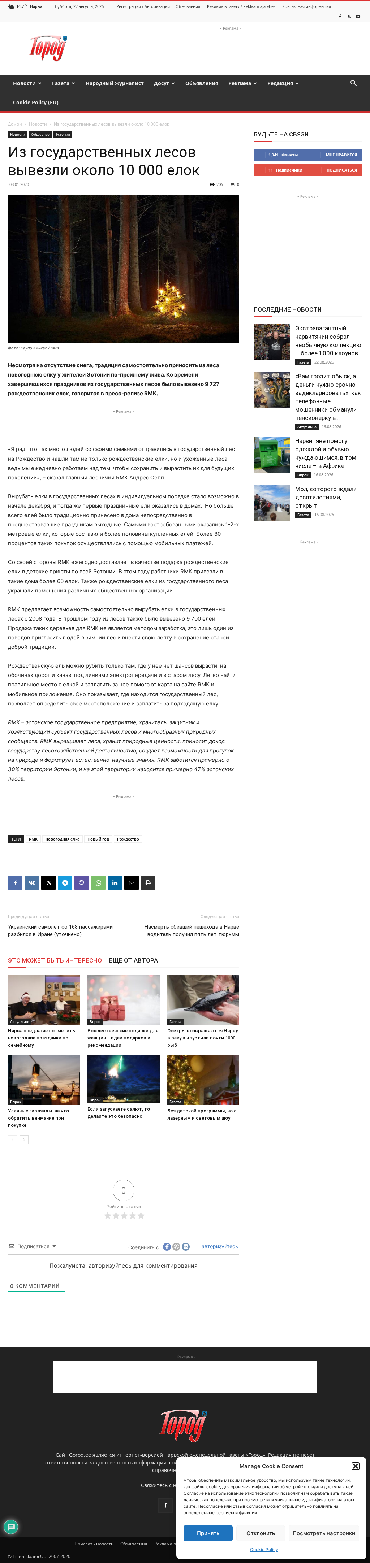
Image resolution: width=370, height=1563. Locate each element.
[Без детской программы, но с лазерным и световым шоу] (203, 1079)
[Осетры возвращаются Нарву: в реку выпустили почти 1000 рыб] (203, 1000)
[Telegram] (65, 883)
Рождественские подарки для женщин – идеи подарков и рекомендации (122, 1038)
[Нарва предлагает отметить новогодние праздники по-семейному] (44, 1000)
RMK (33, 839)
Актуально (19, 1021)
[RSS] (349, 17)
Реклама (239, 83)
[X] (48, 883)
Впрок (95, 1021)
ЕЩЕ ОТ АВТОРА (133, 960)
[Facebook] (340, 17)
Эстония (63, 134)
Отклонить (260, 1533)
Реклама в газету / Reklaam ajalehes (241, 6)
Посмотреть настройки (324, 1533)
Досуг (161, 83)
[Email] (131, 883)
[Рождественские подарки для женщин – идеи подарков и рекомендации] (123, 1000)
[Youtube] (358, 17)
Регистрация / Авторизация (143, 6)
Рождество (128, 839)
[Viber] (81, 883)
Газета (60, 83)
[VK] (32, 883)
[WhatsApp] (98, 883)
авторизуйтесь (219, 1246)
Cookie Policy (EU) (36, 102)
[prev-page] (12, 1139)
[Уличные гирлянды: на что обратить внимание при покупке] (44, 1079)
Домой (15, 124)
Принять (208, 1533)
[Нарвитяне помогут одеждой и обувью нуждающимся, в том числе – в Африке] (272, 455)
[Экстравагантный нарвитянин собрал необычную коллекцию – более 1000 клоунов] (272, 342)
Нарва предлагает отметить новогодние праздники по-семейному (41, 1038)
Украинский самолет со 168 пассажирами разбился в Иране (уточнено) (60, 931)
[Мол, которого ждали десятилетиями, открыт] (272, 503)
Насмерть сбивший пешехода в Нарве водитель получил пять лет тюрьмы (192, 931)
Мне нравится (341, 154)
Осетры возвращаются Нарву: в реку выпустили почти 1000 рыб (203, 1038)
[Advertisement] (230, 48)
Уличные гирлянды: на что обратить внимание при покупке (38, 1118)
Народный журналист (115, 83)
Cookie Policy (264, 1549)
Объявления (188, 6)
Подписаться (342, 170)
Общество (40, 134)
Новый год (98, 839)
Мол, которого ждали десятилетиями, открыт (326, 497)
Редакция (280, 83)
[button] (355, 1466)
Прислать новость (93, 1544)
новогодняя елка (62, 839)
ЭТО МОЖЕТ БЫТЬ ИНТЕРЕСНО (55, 960)
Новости (24, 83)
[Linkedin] (115, 883)
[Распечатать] (148, 883)
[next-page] (24, 1139)
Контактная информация (306, 6)
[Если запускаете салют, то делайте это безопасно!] (123, 1079)
